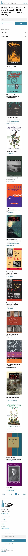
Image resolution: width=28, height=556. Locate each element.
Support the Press (5, 528)
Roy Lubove (10, 276)
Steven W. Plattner (10, 123)
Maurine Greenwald (14, 243)
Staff (2, 524)
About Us (3, 519)
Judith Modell (11, 181)
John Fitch (10, 68)
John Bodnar (10, 212)
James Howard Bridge (12, 400)
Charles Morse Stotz (12, 338)
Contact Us (3, 522)
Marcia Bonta (11, 153)
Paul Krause (10, 369)
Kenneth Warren (11, 99)
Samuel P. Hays (11, 460)
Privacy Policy (4, 549)
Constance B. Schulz (14, 121)
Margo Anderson (10, 245)
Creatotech (3, 551)
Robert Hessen (11, 490)
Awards (3, 526)
